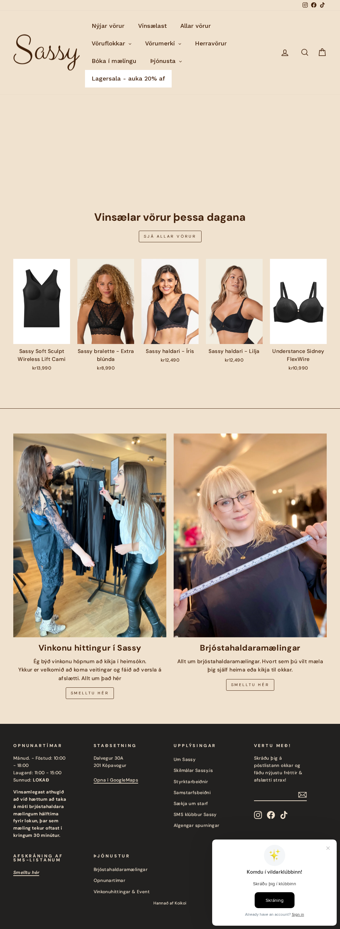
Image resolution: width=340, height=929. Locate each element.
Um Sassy (185, 759)
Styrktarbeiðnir (191, 781)
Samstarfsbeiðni (192, 792)
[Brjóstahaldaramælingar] (250, 535)
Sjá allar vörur (170, 236)
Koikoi (180, 903)
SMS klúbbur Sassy (195, 814)
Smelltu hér (90, 693)
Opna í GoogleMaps (116, 780)
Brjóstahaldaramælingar (121, 869)
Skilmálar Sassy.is (193, 770)
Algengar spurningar (196, 825)
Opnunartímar (110, 880)
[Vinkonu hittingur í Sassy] (89, 535)
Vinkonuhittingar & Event (122, 892)
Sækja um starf (191, 803)
